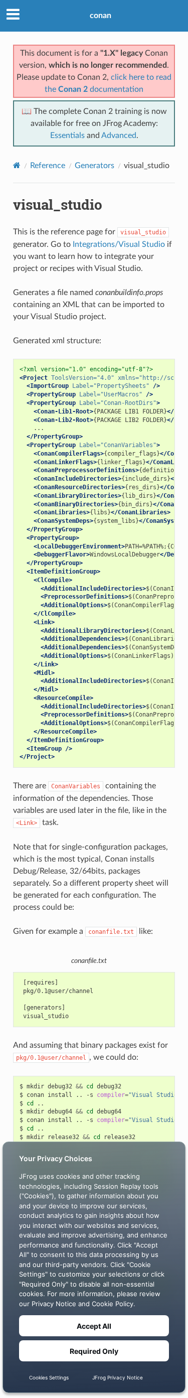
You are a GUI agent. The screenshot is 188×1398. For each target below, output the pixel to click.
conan (100, 16)
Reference (47, 166)
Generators (94, 166)
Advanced (118, 135)
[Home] (17, 165)
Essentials (67, 135)
